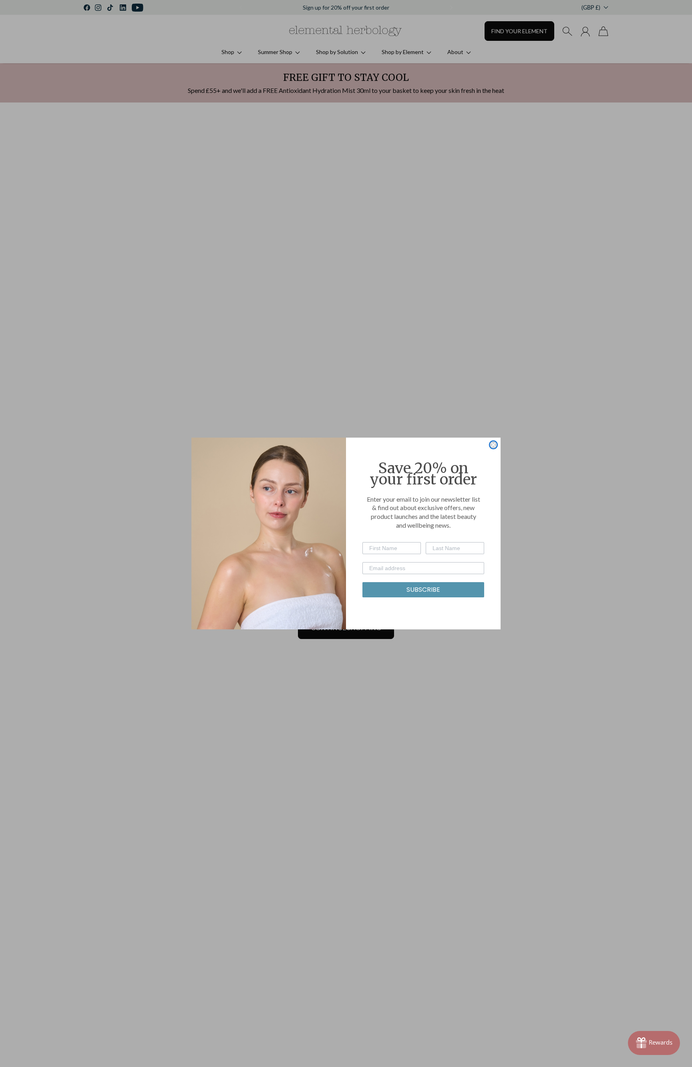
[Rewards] (654, 1043)
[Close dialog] (493, 445)
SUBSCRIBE (423, 589)
